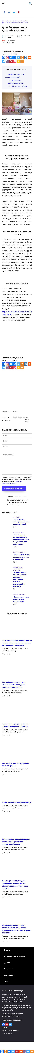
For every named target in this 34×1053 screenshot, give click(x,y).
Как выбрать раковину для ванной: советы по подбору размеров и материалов (14, 684)
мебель (15, 411)
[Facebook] (3, 57)
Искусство (8, 969)
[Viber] (7, 61)
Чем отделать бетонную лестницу (16, 802)
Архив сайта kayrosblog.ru (11, 1030)
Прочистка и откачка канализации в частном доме (21, 599)
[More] (22, 61)
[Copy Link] (18, 61)
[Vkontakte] (14, 57)
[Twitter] (18, 57)
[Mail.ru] (25, 57)
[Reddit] (29, 57)
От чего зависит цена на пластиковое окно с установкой (21, 557)
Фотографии (9, 975)
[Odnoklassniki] (22, 57)
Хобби (7, 981)
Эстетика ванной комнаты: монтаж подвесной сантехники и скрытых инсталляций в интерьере (19, 579)
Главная (7, 950)
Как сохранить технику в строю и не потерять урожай (21, 522)
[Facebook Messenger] (11, 57)
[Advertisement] (17, 393)
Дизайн (7, 963)
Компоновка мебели (19, 86)
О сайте (4, 1028)
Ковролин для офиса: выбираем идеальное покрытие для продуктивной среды (16, 841)
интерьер (6, 411)
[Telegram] (3, 61)
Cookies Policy (7, 1033)
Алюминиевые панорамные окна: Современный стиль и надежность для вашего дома (21, 539)
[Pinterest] (11, 61)
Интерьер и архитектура (14, 956)
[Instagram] (7, 57)
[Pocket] (14, 61)
